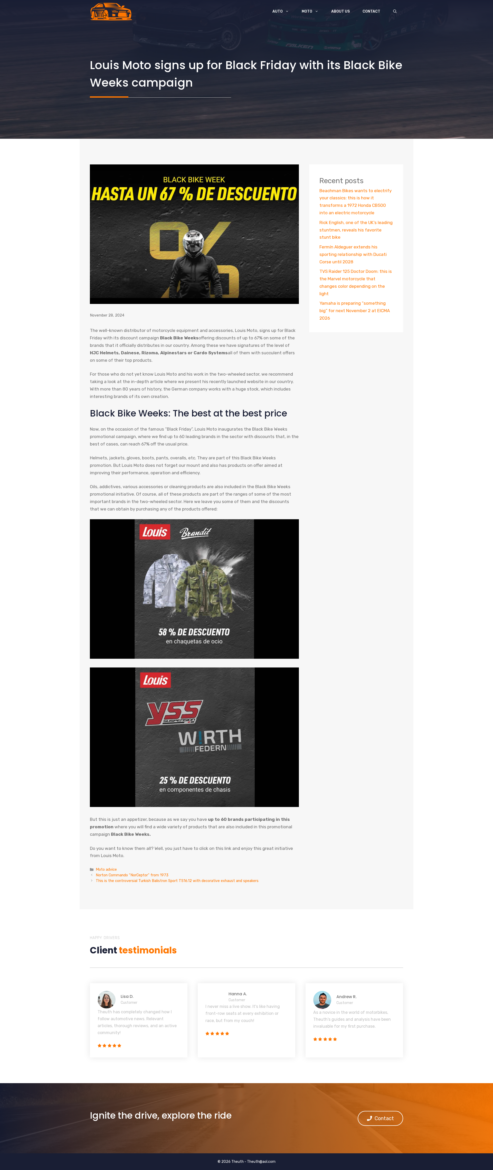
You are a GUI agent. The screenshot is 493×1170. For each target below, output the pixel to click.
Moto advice (106, 869)
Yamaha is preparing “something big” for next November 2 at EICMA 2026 (354, 311)
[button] (395, 11)
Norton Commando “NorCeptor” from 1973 (132, 875)
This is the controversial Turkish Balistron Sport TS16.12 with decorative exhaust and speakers (177, 880)
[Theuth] (111, 11)
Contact (371, 11)
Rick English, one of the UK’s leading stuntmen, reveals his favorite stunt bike (356, 230)
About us (340, 11)
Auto (277, 11)
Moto (307, 11)
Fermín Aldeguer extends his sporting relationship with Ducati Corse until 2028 (353, 254)
